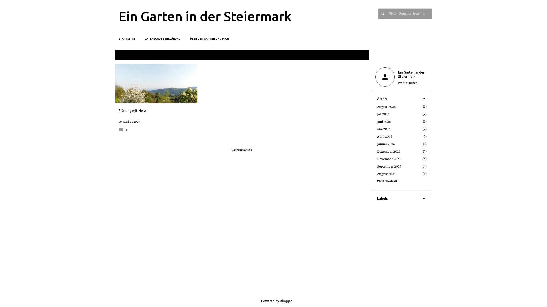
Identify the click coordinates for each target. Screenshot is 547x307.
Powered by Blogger (276, 301)
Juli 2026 (383, 114)
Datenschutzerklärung (162, 38)
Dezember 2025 (388, 152)
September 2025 (389, 166)
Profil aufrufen (408, 83)
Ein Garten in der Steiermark (205, 16)
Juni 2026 (384, 122)
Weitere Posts (242, 150)
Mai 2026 (384, 129)
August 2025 (386, 174)
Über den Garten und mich (209, 38)
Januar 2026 (386, 144)
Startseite (127, 38)
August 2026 (386, 107)
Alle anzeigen (356, 55)
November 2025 (389, 159)
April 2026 (384, 137)
